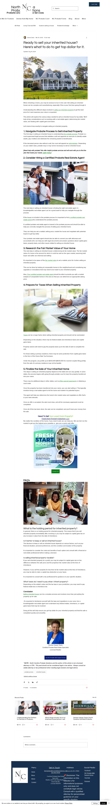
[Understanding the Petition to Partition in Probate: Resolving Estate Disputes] (27, 708)
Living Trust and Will (29, 25)
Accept (103, 803)
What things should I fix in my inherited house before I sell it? (55, 718)
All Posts (17, 25)
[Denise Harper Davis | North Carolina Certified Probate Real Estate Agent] (83, 708)
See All (94, 697)
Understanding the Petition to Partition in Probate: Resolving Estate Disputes (26, 718)
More (74, 25)
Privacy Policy (68, 803)
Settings (95, 803)
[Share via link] (37, 682)
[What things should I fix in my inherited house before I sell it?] (55, 708)
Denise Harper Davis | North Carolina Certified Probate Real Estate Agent (83, 718)
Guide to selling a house (46, 25)
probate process (29, 672)
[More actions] (87, 37)
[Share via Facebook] (24, 682)
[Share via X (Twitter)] (28, 682)
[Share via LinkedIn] (33, 682)
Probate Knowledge (63, 25)
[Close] (109, 803)
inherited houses (40, 672)
